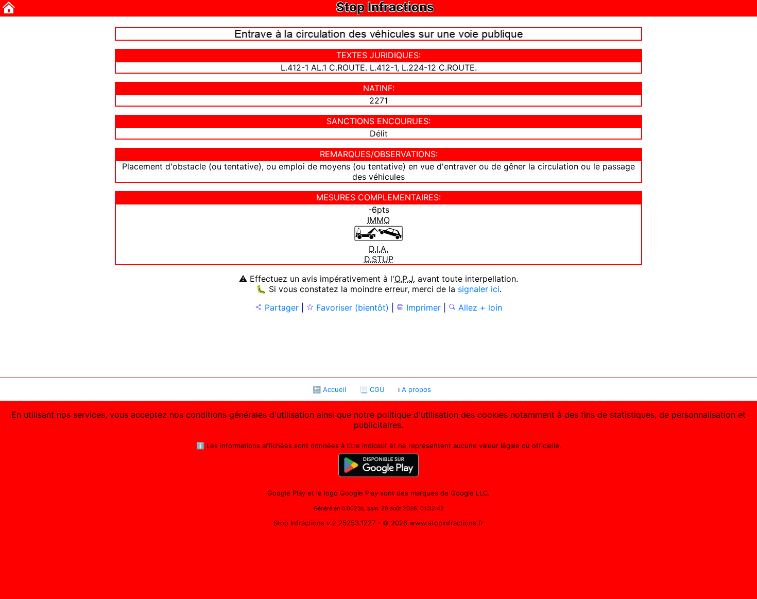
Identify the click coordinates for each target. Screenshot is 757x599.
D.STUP (378, 259)
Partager (280, 307)
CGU (377, 389)
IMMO (378, 220)
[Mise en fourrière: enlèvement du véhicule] (378, 238)
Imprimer (422, 307)
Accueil (334, 389)
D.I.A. (378, 249)
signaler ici (479, 289)
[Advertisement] (378, 344)
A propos (416, 389)
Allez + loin (479, 307)
